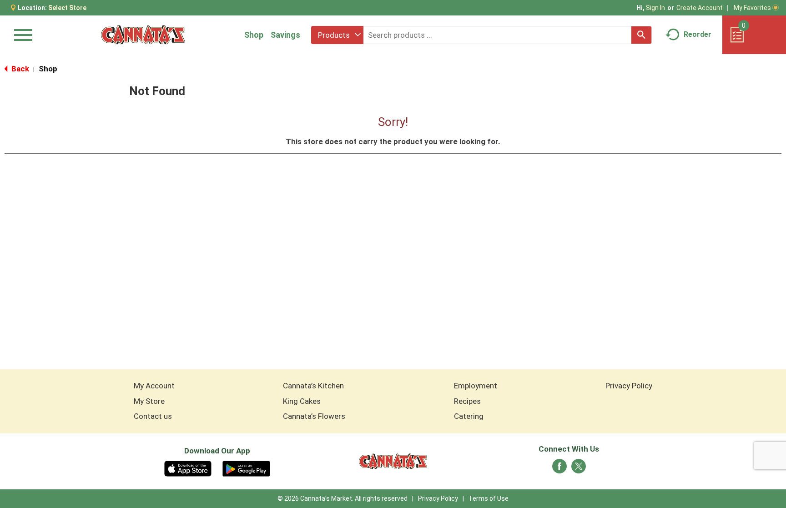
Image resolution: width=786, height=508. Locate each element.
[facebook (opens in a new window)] (559, 468)
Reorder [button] (697, 34)
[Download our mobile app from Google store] (246, 468)
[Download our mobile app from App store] (188, 468)
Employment (475, 385)
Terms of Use (489, 498)
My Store (149, 401)
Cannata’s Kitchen (313, 385)
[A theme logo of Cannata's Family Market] (143, 35)
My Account (154, 385)
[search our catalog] (641, 35)
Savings (285, 35)
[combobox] (337, 35)
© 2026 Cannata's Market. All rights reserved (342, 498)
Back (19, 68)
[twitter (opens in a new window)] (578, 468)
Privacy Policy (628, 385)
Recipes (467, 401)
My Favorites (752, 7)
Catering (469, 416)
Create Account (699, 7)
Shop (253, 35)
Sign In (655, 7)
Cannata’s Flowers (314, 416)
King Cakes (302, 401)
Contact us (153, 416)
